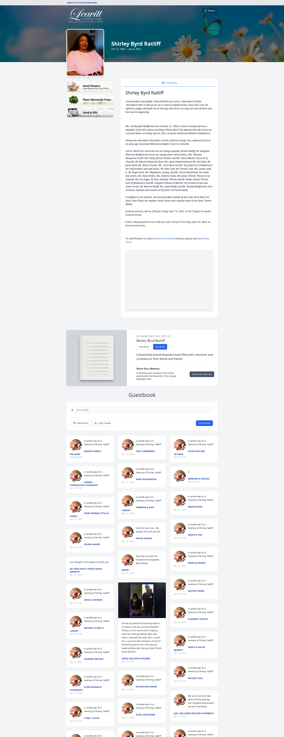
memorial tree (163, 238)
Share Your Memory (202, 374)
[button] (142, 600)
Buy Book (160, 346)
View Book (144, 346)
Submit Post (204, 423)
